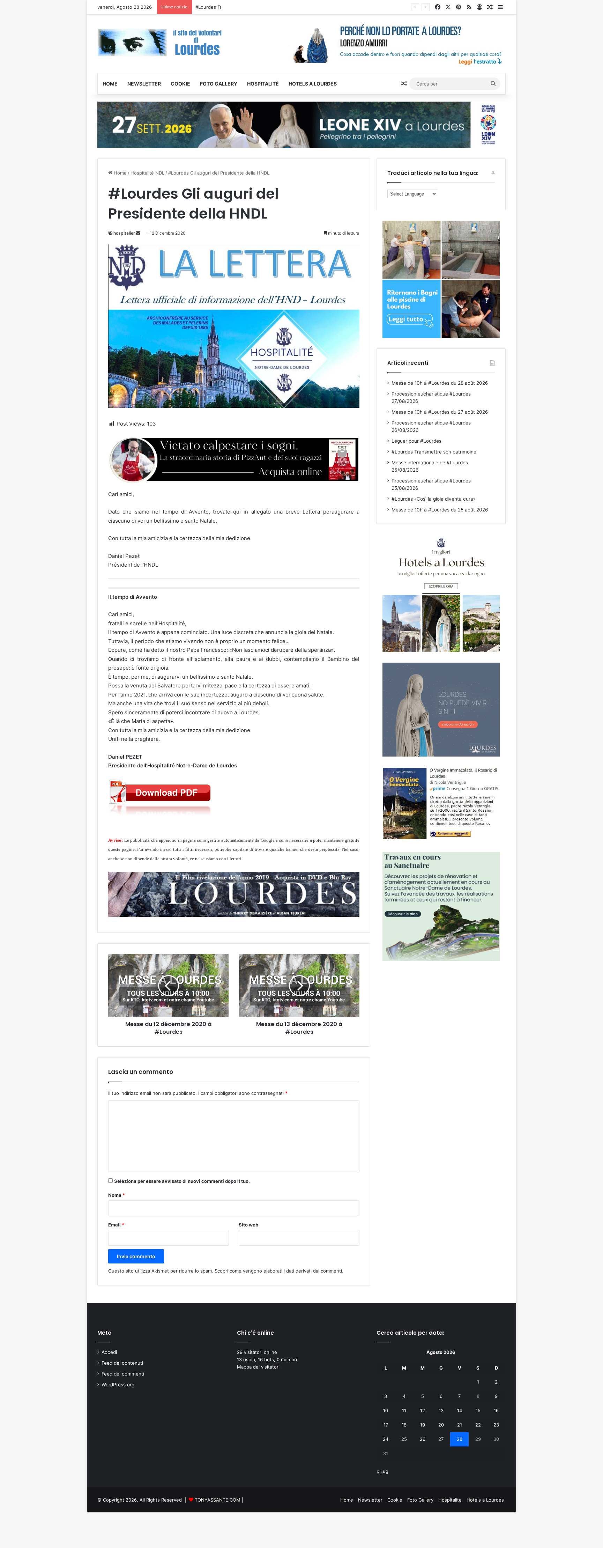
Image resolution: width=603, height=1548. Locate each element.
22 (478, 1425)
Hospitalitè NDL (147, 173)
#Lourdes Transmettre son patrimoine (236, 7)
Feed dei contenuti (122, 1363)
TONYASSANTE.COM (217, 1500)
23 (496, 1425)
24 (385, 1439)
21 (459, 1425)
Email (116, 1225)
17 (386, 1425)
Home (110, 84)
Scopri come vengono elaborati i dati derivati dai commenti (278, 1271)
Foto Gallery (218, 84)
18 (404, 1425)
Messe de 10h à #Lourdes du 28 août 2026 (440, 383)
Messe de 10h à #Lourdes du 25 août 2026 (440, 510)
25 (404, 1439)
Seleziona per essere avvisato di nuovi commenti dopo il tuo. (182, 1181)
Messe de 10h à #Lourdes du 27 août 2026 (440, 412)
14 (459, 1410)
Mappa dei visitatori (258, 1367)
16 (496, 1410)
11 (404, 1410)
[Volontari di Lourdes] (161, 43)
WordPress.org (118, 1384)
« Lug (382, 1471)
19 (422, 1425)
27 (441, 1439)
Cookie (180, 84)
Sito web (248, 1225)
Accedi (109, 1352)
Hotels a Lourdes (313, 84)
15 (478, 1410)
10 (385, 1410)
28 (459, 1439)
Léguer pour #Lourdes (416, 441)
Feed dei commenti (123, 1374)
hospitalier (124, 233)
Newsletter (144, 84)
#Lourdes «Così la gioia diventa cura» (434, 499)
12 (422, 1410)
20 (441, 1425)
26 (422, 1439)
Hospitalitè (263, 84)
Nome (116, 1195)
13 (441, 1410)
